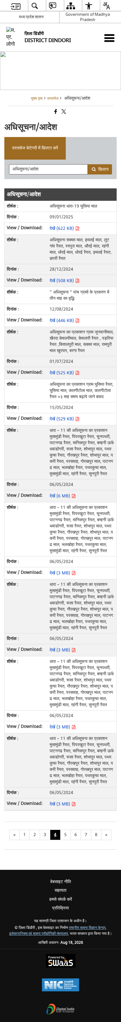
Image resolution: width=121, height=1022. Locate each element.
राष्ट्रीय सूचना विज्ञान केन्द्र (87, 927)
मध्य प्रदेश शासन (31, 17)
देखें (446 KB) (62, 320)
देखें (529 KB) (62, 419)
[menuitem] (15, 5)
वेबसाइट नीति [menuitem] (60, 881)
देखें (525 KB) (62, 373)
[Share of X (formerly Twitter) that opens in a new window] (63, 112)
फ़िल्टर (103, 169)
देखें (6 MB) (60, 496)
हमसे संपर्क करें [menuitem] (60, 899)
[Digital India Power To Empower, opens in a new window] (60, 1010)
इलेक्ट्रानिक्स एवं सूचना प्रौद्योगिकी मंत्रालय (38, 933)
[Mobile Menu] (109, 37)
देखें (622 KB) (62, 228)
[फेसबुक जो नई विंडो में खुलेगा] (55, 112)
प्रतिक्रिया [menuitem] (60, 908)
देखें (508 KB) (62, 280)
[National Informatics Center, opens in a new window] (60, 986)
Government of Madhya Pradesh (87, 17)
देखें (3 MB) (60, 573)
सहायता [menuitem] (60, 890)
